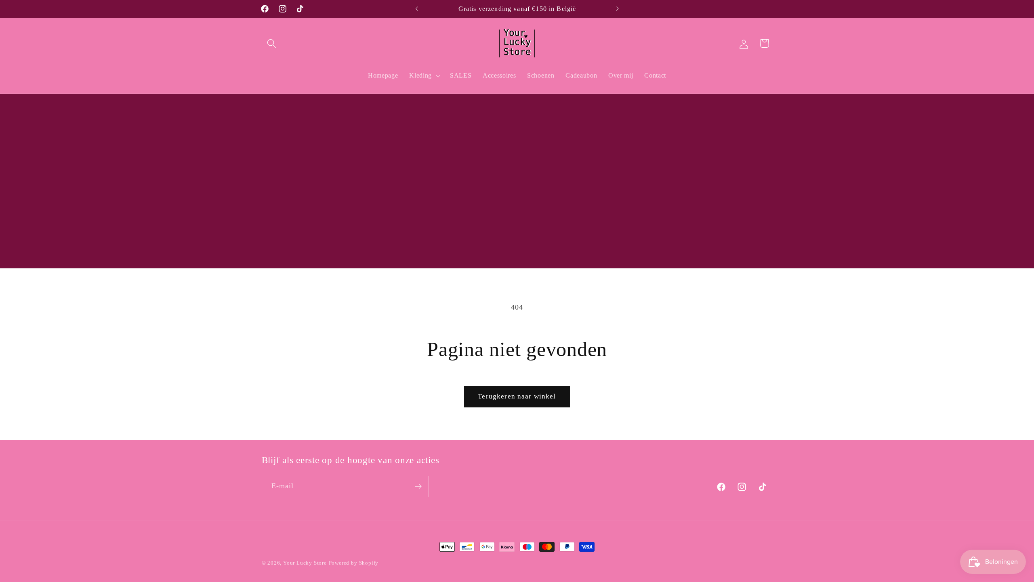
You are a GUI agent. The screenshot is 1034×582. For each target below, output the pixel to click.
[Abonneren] (418, 487)
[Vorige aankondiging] (417, 9)
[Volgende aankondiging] (617, 9)
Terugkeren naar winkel (517, 396)
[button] (272, 43)
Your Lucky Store (305, 563)
